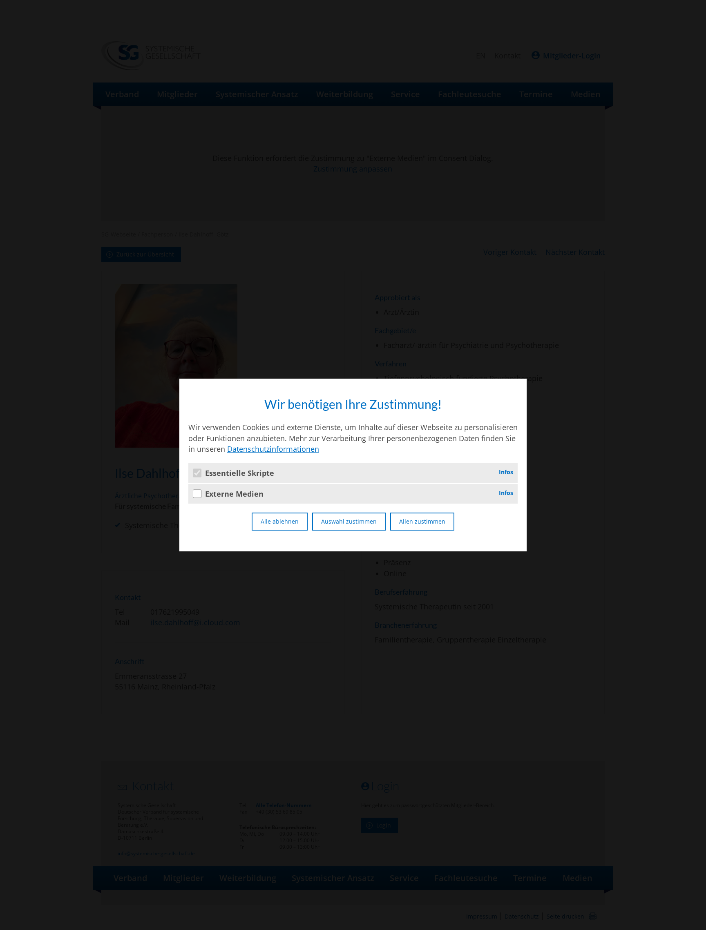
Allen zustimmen (422, 521)
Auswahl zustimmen (349, 521)
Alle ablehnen (280, 521)
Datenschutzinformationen (273, 449)
